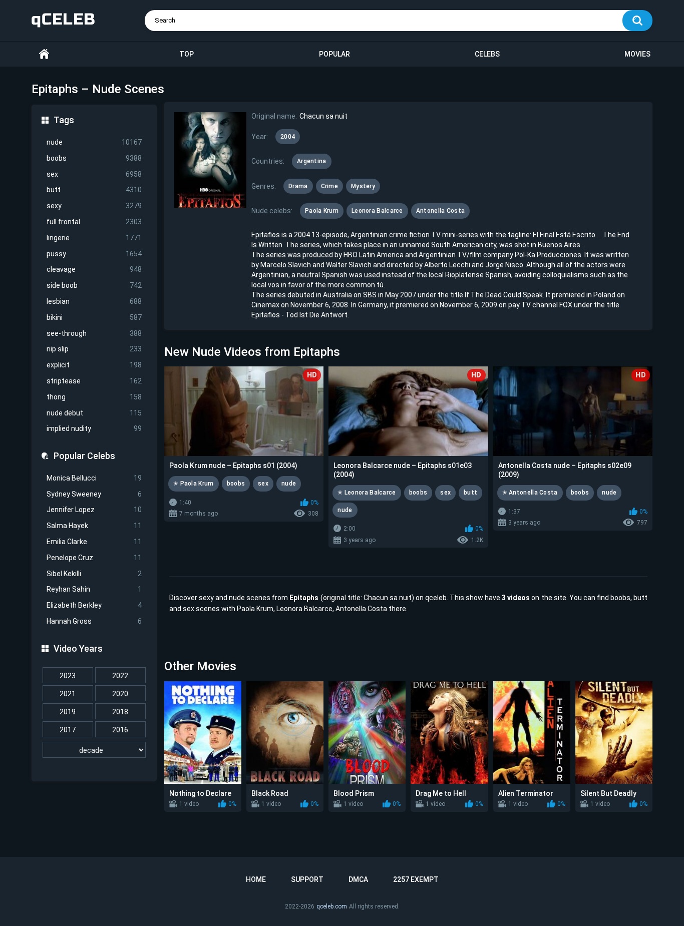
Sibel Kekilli (94, 574)
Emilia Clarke (94, 542)
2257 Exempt (416, 879)
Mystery (363, 186)
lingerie (94, 238)
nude (94, 142)
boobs (94, 158)
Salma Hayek (94, 526)
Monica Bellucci (94, 478)
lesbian (94, 301)
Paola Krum (321, 210)
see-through (94, 333)
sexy (94, 206)
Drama (298, 186)
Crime (329, 186)
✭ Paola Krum (193, 483)
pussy (94, 254)
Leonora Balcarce (377, 210)
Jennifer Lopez (94, 510)
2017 (68, 730)
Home (44, 54)
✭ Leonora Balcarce (366, 492)
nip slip (94, 349)
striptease (94, 381)
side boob (94, 285)
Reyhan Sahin (94, 589)
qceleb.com (331, 906)
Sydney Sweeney (94, 494)
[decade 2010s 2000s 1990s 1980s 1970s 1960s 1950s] (94, 750)
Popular (334, 54)
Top (186, 54)
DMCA (358, 879)
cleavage (94, 269)
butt (94, 190)
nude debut (94, 413)
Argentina (311, 161)
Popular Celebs (84, 455)
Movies (637, 54)
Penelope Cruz (94, 558)
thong (94, 397)
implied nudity (94, 428)
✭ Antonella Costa (530, 492)
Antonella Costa (440, 210)
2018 (120, 712)
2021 (68, 694)
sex (94, 174)
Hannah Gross (94, 621)
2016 (120, 730)
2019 (68, 712)
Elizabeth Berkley (94, 605)
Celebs (487, 54)
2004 (287, 136)
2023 (68, 676)
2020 (120, 694)
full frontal (94, 222)
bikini (94, 317)
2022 (120, 676)
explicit (94, 365)
